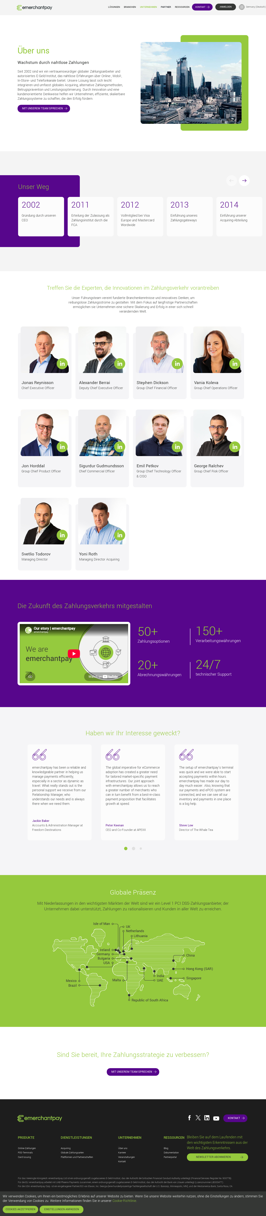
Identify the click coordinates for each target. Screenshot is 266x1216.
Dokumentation (171, 1152)
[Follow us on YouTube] (216, 1118)
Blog (166, 1148)
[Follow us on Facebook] (189, 1117)
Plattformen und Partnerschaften (77, 1157)
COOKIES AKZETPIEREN (20, 1209)
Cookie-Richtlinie (124, 1200)
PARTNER (166, 7)
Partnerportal (170, 1157)
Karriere (122, 1152)
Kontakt (122, 1161)
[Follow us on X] (198, 1117)
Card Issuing (24, 1157)
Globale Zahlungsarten (72, 1152)
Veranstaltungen (126, 1157)
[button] (125, 848)
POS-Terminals (25, 1152)
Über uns (122, 1148)
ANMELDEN (226, 7)
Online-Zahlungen (27, 1148)
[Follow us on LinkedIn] (206, 1117)
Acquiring (66, 1148)
